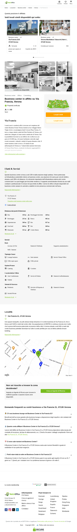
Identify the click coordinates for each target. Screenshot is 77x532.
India (63, 508)
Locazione (12, 7)
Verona (36, 7)
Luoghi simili (58, 114)
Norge (40, 502)
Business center (22, 7)
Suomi (40, 505)
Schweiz (53, 513)
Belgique (41, 514)
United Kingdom (53, 500)
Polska (64, 499)
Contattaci (25, 508)
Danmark (41, 496)
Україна (64, 496)
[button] (32, 22)
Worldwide (65, 511)
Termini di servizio (59, 521)
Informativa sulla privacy (45, 521)
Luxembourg (54, 496)
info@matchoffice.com (11, 502)
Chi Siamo (25, 495)
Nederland (42, 511)
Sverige (41, 499)
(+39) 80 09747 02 (10, 505)
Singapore (65, 505)
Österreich (53, 510)
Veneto (30, 7)
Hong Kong (66, 502)
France (52, 507)
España (52, 504)
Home (6, 7)
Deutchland (42, 508)
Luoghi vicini (58, 121)
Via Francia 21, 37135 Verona (17, 434)
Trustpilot (7, 476)
